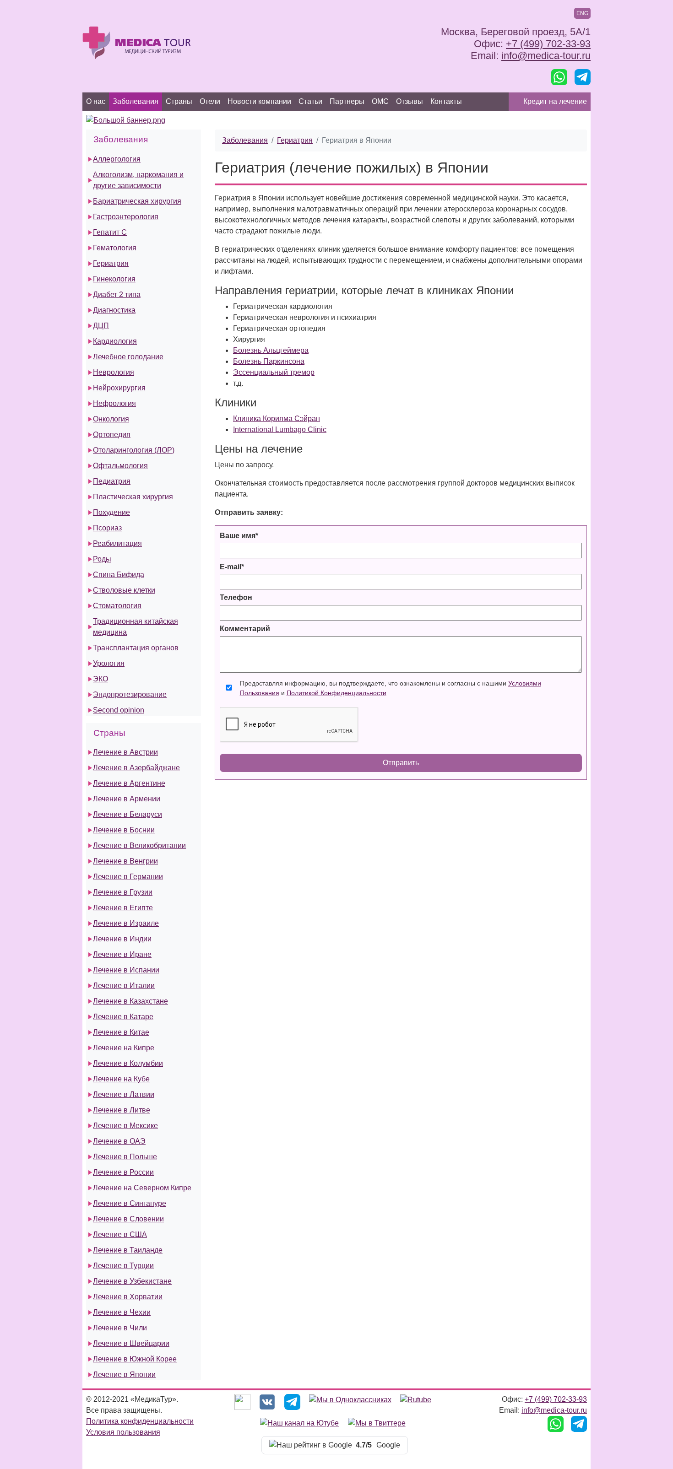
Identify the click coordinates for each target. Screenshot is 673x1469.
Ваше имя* (239, 536)
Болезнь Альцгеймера (271, 350)
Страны (179, 101)
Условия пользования (123, 1432)
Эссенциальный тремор (274, 372)
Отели (210, 101)
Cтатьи (310, 101)
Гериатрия (295, 140)
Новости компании (259, 101)
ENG (582, 13)
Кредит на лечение (555, 101)
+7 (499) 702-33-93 (548, 43)
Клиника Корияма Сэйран (276, 418)
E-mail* (232, 567)
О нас (95, 101)
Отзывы (409, 101)
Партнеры (347, 101)
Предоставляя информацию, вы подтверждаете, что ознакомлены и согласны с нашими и (390, 688)
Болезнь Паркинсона (268, 361)
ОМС (380, 101)
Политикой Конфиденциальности (336, 693)
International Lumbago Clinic (279, 429)
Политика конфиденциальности (140, 1421)
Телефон (236, 597)
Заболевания (135, 101)
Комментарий (245, 628)
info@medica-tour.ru (546, 55)
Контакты (446, 101)
